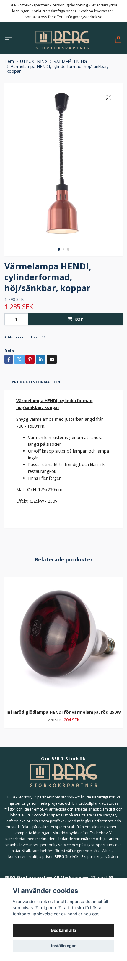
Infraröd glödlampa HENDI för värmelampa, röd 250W (63, 712)
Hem (9, 61)
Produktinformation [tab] (36, 382)
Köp (78, 319)
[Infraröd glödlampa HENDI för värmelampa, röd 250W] (63, 641)
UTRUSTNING (34, 61)
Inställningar (63, 945)
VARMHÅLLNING (70, 61)
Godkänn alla (63, 930)
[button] (59, 249)
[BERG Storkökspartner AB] (62, 40)
